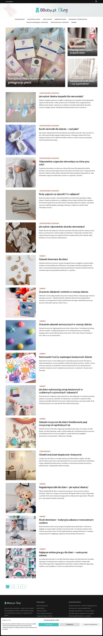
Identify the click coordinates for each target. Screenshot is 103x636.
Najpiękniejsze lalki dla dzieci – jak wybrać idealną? (63, 487)
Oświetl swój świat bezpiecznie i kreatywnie (60, 454)
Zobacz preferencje (90, 624)
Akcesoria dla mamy (34, 19)
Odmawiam (69, 624)
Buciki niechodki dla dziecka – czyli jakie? (59, 128)
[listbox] (51, 57)
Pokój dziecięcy (20, 19)
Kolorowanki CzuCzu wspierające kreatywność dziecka (65, 356)
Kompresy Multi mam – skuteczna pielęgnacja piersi (31, 80)
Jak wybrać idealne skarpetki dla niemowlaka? (61, 96)
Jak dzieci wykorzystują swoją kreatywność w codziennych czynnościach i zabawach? (61, 391)
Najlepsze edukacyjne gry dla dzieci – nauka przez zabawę (63, 554)
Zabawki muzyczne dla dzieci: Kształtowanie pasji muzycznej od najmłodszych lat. (63, 423)
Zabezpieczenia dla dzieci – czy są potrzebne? (82, 82)
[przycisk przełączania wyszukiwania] (96, 1)
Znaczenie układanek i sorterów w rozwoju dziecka (63, 291)
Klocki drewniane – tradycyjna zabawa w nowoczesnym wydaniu (66, 521)
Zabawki (73, 22)
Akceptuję (48, 624)
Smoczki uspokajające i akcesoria (37, 22)
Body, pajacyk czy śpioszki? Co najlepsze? (59, 194)
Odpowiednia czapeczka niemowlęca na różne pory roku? (64, 163)
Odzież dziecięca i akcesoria (60, 22)
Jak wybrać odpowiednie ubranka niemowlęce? (62, 226)
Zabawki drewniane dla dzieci (53, 259)
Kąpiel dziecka (47, 19)
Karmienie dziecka (60, 19)
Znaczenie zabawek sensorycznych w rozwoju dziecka (65, 324)
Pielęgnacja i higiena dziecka (78, 19)
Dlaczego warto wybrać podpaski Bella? (81, 51)
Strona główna (9, 1)
